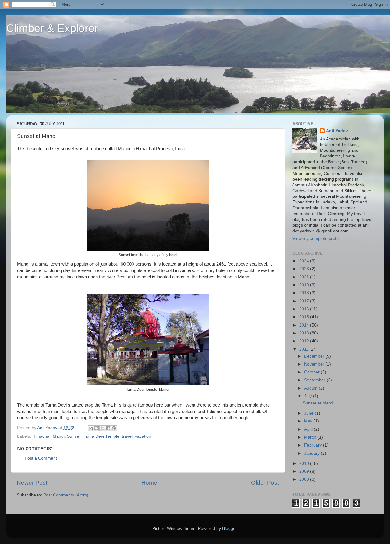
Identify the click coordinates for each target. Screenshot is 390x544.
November (314, 364)
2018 (304, 293)
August (311, 388)
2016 (304, 309)
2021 (304, 277)
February (313, 445)
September (315, 380)
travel (127, 436)
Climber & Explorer (52, 28)
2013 (304, 333)
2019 (304, 285)
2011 (304, 349)
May (309, 421)
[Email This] (91, 428)
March (310, 437)
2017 (304, 301)
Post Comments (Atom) (65, 495)
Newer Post (32, 482)
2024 (304, 261)
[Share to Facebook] (108, 428)
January (312, 453)
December (314, 356)
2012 (304, 341)
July (308, 396)
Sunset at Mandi (318, 403)
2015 (304, 317)
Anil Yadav (337, 131)
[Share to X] (102, 428)
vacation (143, 436)
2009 (304, 471)
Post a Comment (41, 458)
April (309, 429)
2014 (304, 325)
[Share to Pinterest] (114, 428)
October (312, 372)
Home (149, 482)
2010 (304, 463)
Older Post (265, 482)
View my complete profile (316, 238)
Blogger (229, 528)
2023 (304, 269)
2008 (304, 479)
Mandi (59, 436)
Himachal (41, 436)
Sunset (73, 436)
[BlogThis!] (97, 428)
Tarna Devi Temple (101, 436)
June (309, 413)
